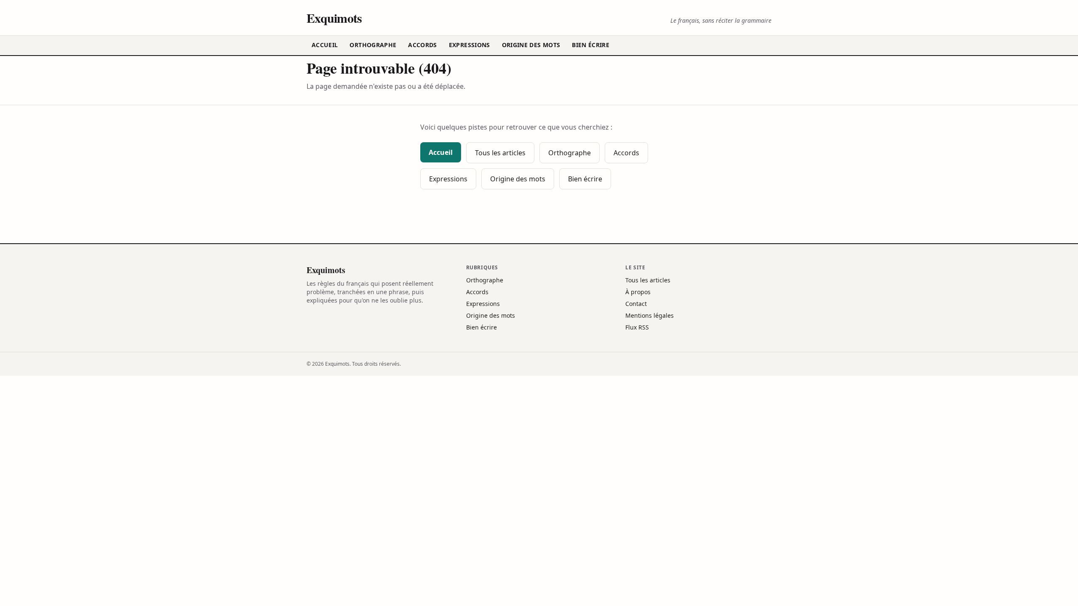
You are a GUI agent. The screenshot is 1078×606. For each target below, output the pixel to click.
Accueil (325, 45)
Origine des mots (531, 45)
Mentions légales (649, 315)
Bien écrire (590, 45)
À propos (638, 292)
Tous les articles (500, 152)
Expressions (469, 45)
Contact (636, 304)
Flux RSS (637, 327)
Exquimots (334, 17)
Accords (422, 45)
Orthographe (373, 45)
